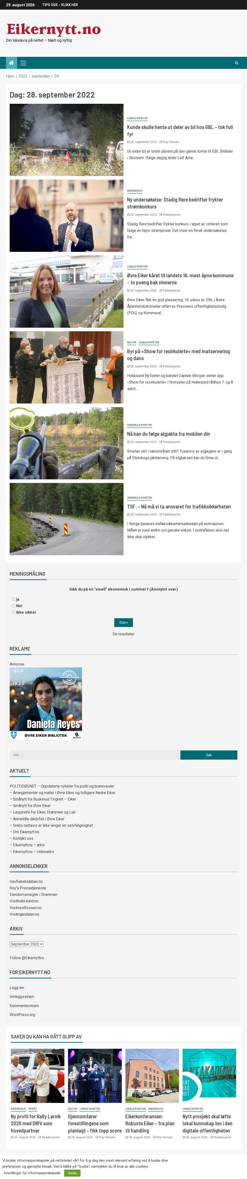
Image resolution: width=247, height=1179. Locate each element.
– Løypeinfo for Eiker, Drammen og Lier (43, 812)
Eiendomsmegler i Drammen (33, 894)
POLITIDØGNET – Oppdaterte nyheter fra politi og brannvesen (62, 786)
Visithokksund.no (24, 901)
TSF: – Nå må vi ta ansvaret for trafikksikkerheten (179, 506)
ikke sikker (26, 612)
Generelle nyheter (139, 425)
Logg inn (17, 987)
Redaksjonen (172, 214)
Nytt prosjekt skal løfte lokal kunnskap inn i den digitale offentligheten (208, 1123)
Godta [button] (72, 1173)
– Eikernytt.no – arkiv (27, 845)
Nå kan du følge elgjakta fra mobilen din (168, 433)
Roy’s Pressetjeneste (28, 888)
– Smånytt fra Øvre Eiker (30, 805)
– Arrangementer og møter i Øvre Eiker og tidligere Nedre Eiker (62, 792)
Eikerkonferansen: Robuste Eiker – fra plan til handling (150, 1123)
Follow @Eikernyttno (27, 958)
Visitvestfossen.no (26, 907)
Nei (19, 606)
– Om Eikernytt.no (24, 832)
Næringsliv (134, 190)
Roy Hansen (171, 142)
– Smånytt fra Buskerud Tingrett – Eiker (43, 799)
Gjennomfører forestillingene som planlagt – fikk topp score (95, 1123)
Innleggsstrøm (22, 996)
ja (17, 599)
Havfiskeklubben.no (26, 881)
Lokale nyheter (137, 118)
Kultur (131, 342)
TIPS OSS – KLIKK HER (60, 5)
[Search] (237, 62)
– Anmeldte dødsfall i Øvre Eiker (37, 819)
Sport (32, 1108)
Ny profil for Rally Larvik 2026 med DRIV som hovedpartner (36, 1123)
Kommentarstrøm (24, 1005)
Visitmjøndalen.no (24, 914)
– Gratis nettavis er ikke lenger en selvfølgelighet (51, 825)
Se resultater (123, 634)
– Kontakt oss (21, 838)
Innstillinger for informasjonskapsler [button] (32, 1173)
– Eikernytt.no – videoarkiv (32, 851)
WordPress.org (22, 1014)
